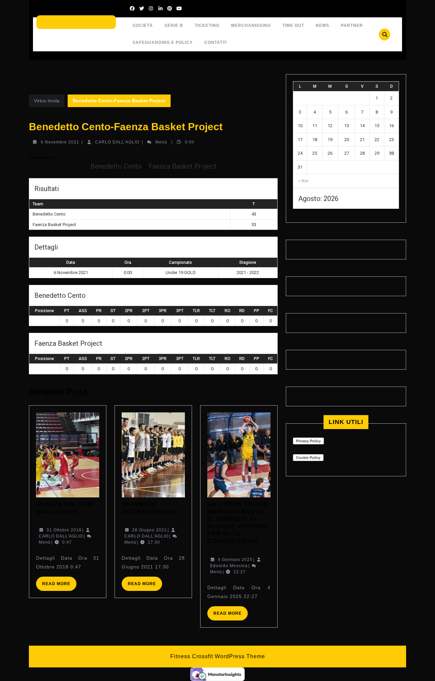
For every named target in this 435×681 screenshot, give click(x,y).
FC (270, 310)
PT (66, 310)
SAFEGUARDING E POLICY (163, 42)
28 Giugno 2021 (149, 530)
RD (242, 310)
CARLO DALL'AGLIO (117, 142)
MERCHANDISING (251, 25)
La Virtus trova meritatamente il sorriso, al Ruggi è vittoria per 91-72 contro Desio (237, 522)
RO (227, 310)
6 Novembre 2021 (60, 142)
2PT (146, 310)
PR (99, 310)
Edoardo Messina (229, 565)
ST (113, 310)
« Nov (303, 180)
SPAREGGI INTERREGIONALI (150, 508)
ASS (83, 310)
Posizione (44, 310)
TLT (212, 310)
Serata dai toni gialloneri (65, 508)
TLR (196, 310)
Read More (59, 586)
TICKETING (207, 25)
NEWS (322, 25)
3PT (180, 310)
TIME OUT (293, 25)
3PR (163, 310)
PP (256, 310)
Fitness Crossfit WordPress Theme (217, 656)
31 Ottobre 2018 (64, 530)
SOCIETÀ (143, 25)
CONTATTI (215, 42)
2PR (129, 310)
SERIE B (173, 25)
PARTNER (352, 25)
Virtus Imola (46, 100)
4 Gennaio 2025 (235, 559)
